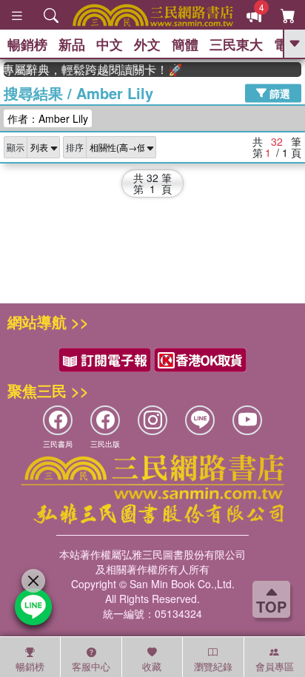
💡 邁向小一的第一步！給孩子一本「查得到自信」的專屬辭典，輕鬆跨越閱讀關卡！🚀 (91, 69)
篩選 (278, 92)
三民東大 (236, 44)
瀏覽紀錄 (213, 666)
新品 (71, 44)
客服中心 (91, 666)
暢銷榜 (27, 44)
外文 (147, 44)
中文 (109, 44)
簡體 (185, 44)
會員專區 (274, 666)
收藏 (151, 666)
